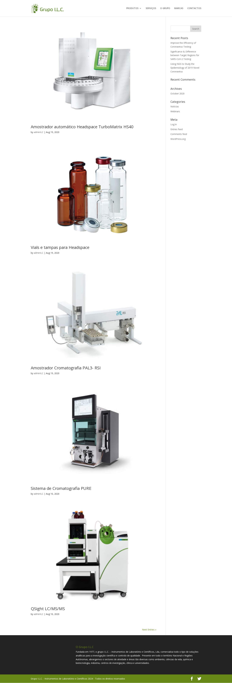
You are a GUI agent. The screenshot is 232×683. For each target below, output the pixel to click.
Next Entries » (149, 629)
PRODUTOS (132, 8)
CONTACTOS (194, 8)
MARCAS (178, 8)
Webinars (175, 111)
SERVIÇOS (151, 8)
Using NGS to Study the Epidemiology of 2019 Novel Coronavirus (184, 67)
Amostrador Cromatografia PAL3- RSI (66, 368)
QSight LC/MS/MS (48, 608)
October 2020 (177, 93)
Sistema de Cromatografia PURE (61, 488)
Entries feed (176, 129)
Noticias (174, 106)
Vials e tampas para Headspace (60, 247)
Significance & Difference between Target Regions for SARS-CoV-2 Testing (184, 55)
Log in (173, 124)
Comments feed (178, 134)
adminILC (38, 132)
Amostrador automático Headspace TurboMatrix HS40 (82, 127)
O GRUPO (165, 8)
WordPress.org (178, 138)
